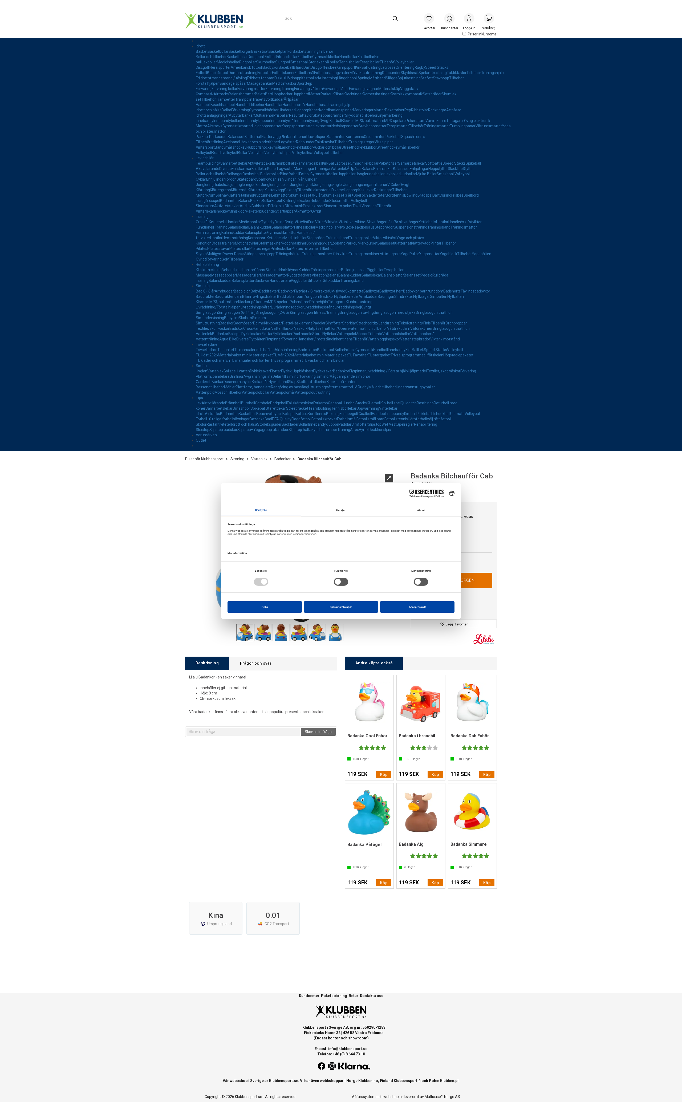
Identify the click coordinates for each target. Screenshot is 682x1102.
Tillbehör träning (209, 142)
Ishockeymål (269, 147)
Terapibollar (370, 62)
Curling (445, 195)
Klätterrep (256, 190)
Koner (314, 110)
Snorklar (349, 323)
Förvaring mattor (251, 89)
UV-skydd (337, 291)
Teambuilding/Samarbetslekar (221, 163)
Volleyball (473, 414)
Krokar (257, 382)
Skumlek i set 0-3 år (305, 195)
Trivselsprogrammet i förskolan (417, 355)
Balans (367, 168)
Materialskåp (389, 89)
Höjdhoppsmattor (267, 126)
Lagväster (341, 73)
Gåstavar (262, 280)
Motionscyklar (246, 243)
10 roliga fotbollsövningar (228, 419)
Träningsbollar (361, 238)
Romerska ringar (377, 94)
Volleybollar (404, 62)
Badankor (220, 334)
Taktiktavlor (456, 73)
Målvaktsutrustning (366, 73)
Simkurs (259, 318)
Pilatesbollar (281, 248)
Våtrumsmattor (489, 126)
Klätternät (253, 137)
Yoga (405, 254)
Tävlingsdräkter (264, 296)
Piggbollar (247, 62)
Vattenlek (339, 168)
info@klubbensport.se (347, 1049)
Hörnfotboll (417, 419)
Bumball (248, 403)
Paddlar (319, 323)
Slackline (455, 168)
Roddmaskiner (294, 243)
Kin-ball (336, 121)
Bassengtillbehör (210, 387)
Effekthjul (276, 206)
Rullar (414, 254)
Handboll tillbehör (250, 105)
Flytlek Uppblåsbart (297, 371)
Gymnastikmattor (237, 126)
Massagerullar (248, 275)
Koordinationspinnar (336, 110)
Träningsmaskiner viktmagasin (375, 254)
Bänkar (218, 382)
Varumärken (206, 435)
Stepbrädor (384, 227)
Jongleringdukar (247, 184)
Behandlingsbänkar (238, 270)
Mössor (361, 334)
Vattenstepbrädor (415, 339)
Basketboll (251, 174)
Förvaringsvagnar (363, 89)
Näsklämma (302, 323)
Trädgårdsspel (208, 200)
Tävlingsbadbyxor (475, 291)
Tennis (419, 137)
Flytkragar (421, 296)
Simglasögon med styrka (395, 312)
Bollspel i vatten (237, 371)
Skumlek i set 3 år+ (338, 195)
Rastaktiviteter (218, 424)
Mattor (314, 94)
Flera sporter (220, 67)
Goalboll (365, 414)
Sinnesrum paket (338, 206)
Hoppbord (301, 94)
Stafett (427, 78)
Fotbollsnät (323, 73)
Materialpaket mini (233, 355)
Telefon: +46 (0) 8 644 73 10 (341, 1054)
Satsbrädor (432, 94)
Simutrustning (208, 323)
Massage (203, 275)
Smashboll (241, 408)
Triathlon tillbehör (372, 328)
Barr (268, 94)
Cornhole (262, 403)
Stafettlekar (276, 408)
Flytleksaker (283, 334)
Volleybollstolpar (278, 153)
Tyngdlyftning (273, 222)
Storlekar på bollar (323, 62)
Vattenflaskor (282, 328)
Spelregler (405, 424)
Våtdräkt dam (398, 328)
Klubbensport (212, 459)
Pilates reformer (305, 248)
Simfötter (334, 323)
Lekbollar (209, 62)
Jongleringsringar (358, 184)
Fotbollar (305, 57)
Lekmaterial (321, 190)
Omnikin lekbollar (364, 163)
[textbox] (243, 731)
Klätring (374, 67)
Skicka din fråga (318, 732)
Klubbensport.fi (407, 1081)
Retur (353, 996)
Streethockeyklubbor (359, 147)
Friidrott (202, 78)
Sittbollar (315, 280)
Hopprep (302, 110)
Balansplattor (282, 227)
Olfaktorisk (294, 206)
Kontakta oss (371, 996)
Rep (407, 110)
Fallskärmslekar (300, 403)
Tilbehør (413, 147)
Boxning (333, 414)
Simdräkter (403, 296)
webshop (391, 1097)
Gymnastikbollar (325, 57)
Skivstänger (377, 222)
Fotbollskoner (283, 73)
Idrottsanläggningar (212, 115)
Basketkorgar (240, 51)
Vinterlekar (205, 211)
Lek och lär (205, 158)
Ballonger (235, 174)
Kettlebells (217, 222)
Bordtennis (355, 137)
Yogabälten (481, 254)
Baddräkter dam (228, 296)
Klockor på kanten (253, 302)
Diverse (225, 168)
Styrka (201, 254)
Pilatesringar (260, 248)
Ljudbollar (408, 174)
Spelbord (471, 195)
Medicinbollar (228, 62)
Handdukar (262, 328)
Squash (407, 137)
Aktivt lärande (207, 168)
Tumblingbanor (463, 126)
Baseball (286, 67)
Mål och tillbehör (382, 387)
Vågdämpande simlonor (350, 376)
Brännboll (281, 163)
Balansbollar (238, 227)
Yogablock (448, 254)
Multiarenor (263, 115)
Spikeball (473, 163)
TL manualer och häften (254, 350)
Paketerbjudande (260, 211)
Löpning (362, 78)
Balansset (236, 137)
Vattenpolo (345, 334)
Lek (421, 350)
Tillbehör (326, 51)
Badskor (327, 296)
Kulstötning (327, 78)
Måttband (377, 78)
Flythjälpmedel (346, 296)
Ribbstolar (419, 110)
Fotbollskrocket (324, 419)
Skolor (201, 424)
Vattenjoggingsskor (383, 339)
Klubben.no (368, 1081)
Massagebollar (223, 275)
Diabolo (220, 184)
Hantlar (232, 222)
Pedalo (426, 275)
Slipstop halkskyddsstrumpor (313, 430)
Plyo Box (345, 227)
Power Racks (233, 254)
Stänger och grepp (259, 254)
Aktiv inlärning (286, 350)
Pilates (201, 248)
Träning (202, 216)
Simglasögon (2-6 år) (273, 312)
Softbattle (434, 163)
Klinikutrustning (209, 270)
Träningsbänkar (288, 254)
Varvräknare (435, 121)
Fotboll (201, 73)
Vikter (378, 238)
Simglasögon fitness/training (315, 312)
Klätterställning (240, 195)
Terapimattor (398, 126)
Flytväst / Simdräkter (311, 291)
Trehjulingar (286, 179)
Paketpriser (394, 110)
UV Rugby (360, 387)
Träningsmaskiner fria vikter (325, 254)
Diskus (279, 78)
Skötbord (304, 382)
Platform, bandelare (213, 376)
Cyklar (201, 179)
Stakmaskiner (270, 243)
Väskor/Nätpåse (308, 328)
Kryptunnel (262, 195)
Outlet (201, 440)
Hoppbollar (347, 174)
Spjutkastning (409, 78)
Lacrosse (388, 67)
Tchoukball (441, 414)
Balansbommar (242, 94)
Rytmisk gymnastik (407, 94)
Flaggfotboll (301, 419)
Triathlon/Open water (340, 328)
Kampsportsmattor (298, 126)
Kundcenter (309, 996)
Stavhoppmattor (373, 126)
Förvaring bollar (224, 89)
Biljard (298, 67)
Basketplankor (281, 51)
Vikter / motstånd (445, 339)
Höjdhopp (293, 78)
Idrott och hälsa (209, 110)
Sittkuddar (331, 280)
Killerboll (374, 403)
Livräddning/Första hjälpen (218, 307)
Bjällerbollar (270, 174)
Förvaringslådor (336, 89)
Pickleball (393, 137)
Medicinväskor (284, 83)
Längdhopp (346, 78)
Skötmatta (354, 291)
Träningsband (438, 227)
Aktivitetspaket (260, 163)
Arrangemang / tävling (228, 78)
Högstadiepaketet (458, 355)
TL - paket (225, 350)
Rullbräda (440, 275)
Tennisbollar (349, 62)
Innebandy (204, 121)
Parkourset (218, 137)
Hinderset (287, 110)
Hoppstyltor (438, 168)
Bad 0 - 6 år (205, 291)
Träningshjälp (492, 73)
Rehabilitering (207, 264)
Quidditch (409, 403)
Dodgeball (256, 57)
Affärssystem (364, 1097)
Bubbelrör (259, 206)
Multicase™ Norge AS (442, 1097)
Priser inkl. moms (482, 34)
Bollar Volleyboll (251, 153)
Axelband (231, 142)
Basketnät (260, 51)
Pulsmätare (415, 121)
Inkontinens (343, 339)
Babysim (231, 318)
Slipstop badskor (223, 430)
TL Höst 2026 (207, 355)
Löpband (338, 243)
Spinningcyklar (318, 243)
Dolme (258, 323)
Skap (292, 382)
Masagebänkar (259, 83)
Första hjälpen (208, 83)
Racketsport (316, 137)
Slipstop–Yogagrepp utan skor (263, 430)
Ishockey (221, 211)
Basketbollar (218, 51)
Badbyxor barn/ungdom (423, 291)
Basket (202, 51)
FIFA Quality (281, 419)
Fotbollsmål (304, 73)
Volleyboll (204, 153)
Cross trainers (223, 243)
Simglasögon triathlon (434, 312)
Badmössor (243, 323)
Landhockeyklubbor (296, 147)
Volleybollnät (303, 153)
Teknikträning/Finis (415, 323)
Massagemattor (273, 275)
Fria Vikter (316, 222)
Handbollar (348, 57)
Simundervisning (210, 318)
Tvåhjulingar (306, 179)
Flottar (267, 334)
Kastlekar (259, 168)
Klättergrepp (220, 190)
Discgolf (202, 67)
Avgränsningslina (258, 376)
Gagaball (335, 403)
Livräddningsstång (319, 307)
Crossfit (202, 222)
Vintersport (205, 147)
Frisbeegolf (349, 414)
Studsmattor (340, 200)
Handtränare (280, 280)
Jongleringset (301, 184)
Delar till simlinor (286, 376)
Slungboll (283, 62)
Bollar (226, 110)
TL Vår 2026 (283, 355)
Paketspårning (334, 996)
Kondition (204, 243)
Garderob (204, 382)
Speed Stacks (436, 67)
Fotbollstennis (396, 419)
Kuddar (305, 270)
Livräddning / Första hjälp (387, 371)
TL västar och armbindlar (324, 360)
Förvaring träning (280, 89)
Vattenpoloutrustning (313, 392)
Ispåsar (241, 83)
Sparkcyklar (266, 179)
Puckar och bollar (327, 147)
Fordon (231, 179)
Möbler (230, 387)
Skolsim (245, 318)
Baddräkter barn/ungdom (298, 296)
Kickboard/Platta (278, 323)
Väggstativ (409, 89)
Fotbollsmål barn (370, 419)
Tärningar (322, 168)
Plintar (339, 94)
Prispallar (281, 115)
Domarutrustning (243, 73)
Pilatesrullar (239, 248)
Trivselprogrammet (286, 360)
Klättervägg (271, 137)
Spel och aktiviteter (370, 195)
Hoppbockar (282, 94)
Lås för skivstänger (403, 222)
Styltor (468, 168)
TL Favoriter (358, 355)
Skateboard (246, 179)
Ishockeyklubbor (245, 147)
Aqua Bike (227, 339)
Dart (307, 67)
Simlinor (236, 376)
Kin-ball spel (391, 403)
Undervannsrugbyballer (415, 387)
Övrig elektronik (477, 121)
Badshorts (452, 291)
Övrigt (324, 121)
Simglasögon (207, 312)
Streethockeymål (391, 147)
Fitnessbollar (287, 57)
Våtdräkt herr (421, 328)
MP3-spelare (395, 121)
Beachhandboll (223, 105)
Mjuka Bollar (426, 174)
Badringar (386, 296)
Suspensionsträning (410, 227)
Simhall (202, 366)
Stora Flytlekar (324, 334)
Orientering (405, 67)
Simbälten (438, 296)
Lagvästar (287, 142)
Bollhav (222, 195)
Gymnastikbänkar (264, 110)
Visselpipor (384, 142)
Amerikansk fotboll (247, 67)
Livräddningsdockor (287, 307)
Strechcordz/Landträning (377, 323)
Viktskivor (347, 222)
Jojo (229, 184)
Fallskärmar (299, 163)
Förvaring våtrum (308, 89)
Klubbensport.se (283, 1081)
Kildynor (292, 270)
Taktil (357, 206)
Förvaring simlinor (315, 376)
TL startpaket (379, 355)
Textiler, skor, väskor (212, 328)
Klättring (203, 190)
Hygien (201, 371)
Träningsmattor (437, 126)
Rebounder (391, 73)
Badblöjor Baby (246, 291)
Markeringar (363, 110)
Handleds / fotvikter (465, 222)
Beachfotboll (218, 73)
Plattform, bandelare (253, 387)
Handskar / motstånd (315, 339)
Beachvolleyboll (225, 153)
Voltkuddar (274, 99)
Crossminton (374, 137)
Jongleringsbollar (370, 174)
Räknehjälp (318, 302)
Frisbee (330, 67)
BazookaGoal (261, 419)
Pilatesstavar (218, 248)
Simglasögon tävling (357, 312)
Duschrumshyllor (238, 382)
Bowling (410, 195)
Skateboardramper (329, 115)
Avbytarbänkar (241, 115)
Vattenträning (207, 339)
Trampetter (225, 99)
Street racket (297, 408)
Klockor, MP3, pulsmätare (363, 121)
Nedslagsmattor (345, 126)
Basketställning (306, 51)
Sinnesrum (205, 206)
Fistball (270, 57)
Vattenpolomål (422, 334)
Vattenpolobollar (396, 334)
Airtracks (221, 94)
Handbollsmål (294, 105)
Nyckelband (278, 382)
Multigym (214, 254)
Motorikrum (206, 195)
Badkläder (290, 424)
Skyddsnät (410, 73)
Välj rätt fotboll (439, 419)
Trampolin (243, 99)
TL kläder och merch (213, 360)
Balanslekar (383, 168)
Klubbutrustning (359, 302)
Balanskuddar (259, 227)
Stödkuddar (275, 270)
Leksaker (303, 200)
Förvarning (240, 110)
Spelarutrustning (433, 73)
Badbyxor (271, 67)
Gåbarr (260, 270)
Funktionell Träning (212, 227)
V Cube (393, 184)
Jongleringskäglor (328, 184)
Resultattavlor (301, 115)
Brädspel (424, 195)
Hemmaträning (208, 232)
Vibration (369, 206)
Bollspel (234, 334)
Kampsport (345, 67)
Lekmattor (322, 126)
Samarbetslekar (411, 163)
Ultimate (457, 414)
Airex (354, 430)
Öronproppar (456, 323)
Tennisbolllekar (343, 408)
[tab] (207, 663)
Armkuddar (224, 291)
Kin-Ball (361, 67)
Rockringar (354, 94)
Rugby (420, 67)
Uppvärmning (367, 408)
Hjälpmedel (417, 371)
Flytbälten (455, 296)
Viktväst (301, 222)
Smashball (299, 62)
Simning (203, 286)
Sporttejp (304, 83)
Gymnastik (205, 94)
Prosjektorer (313, 206)
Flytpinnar (273, 339)
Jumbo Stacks (355, 403)
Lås (266, 382)
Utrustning (317, 387)
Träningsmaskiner (326, 270)
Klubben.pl (449, 1081)
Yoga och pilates (410, 238)
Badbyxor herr (391, 291)
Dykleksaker (251, 334)
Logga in (469, 19)
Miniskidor (237, 211)
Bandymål (223, 147)
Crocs (248, 328)
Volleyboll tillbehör (329, 153)
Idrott (200, 46)
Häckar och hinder (254, 142)
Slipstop (374, 424)
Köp (383, 774)
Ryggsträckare (299, 275)
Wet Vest (389, 424)
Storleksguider (269, 424)
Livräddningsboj (348, 307)
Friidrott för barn (260, 78)
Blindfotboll (289, 174)
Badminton (336, 137)
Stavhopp (441, 78)
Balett (260, 94)
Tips (199, 398)
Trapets (258, 99)
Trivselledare (206, 344)
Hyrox (363, 430)
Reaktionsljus (363, 227)
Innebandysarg (306, 121)
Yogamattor (429, 254)
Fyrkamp (320, 403)
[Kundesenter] (449, 18)
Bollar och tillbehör (211, 57)
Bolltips (301, 414)
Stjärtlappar (285, 211)
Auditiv (245, 206)
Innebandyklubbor (255, 121)
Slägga (391, 78)
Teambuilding (319, 408)
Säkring (290, 190)
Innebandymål (282, 121)
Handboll (203, 105)
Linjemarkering (390, 115)
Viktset (361, 222)
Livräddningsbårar (256, 307)
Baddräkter (268, 291)
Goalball (315, 163)
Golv (225, 259)
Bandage (227, 83)
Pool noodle (302, 334)
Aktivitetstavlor (227, 206)
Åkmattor (303, 211)
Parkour (327, 94)
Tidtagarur (455, 121)
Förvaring (204, 89)
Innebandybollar (226, 121)
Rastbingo (425, 403)
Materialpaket (261, 355)
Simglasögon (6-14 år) (236, 312)
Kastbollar (366, 57)
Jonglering (205, 184)
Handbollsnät (317, 105)
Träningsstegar (362, 142)
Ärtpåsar (291, 99)
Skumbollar (265, 62)
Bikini (246, 296)
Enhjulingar (419, 168)
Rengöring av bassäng (289, 387)
